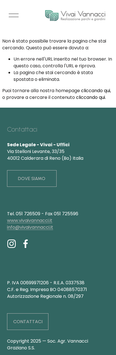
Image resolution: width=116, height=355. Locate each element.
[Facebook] (25, 243)
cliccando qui (95, 90)
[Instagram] (11, 243)
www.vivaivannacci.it (29, 220)
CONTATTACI (28, 321)
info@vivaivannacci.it (30, 227)
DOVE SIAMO (31, 178)
